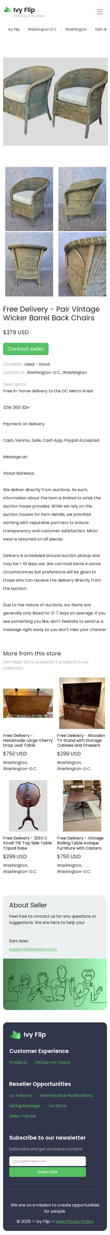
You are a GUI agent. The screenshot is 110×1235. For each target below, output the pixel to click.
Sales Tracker (23, 1116)
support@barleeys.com (33, 949)
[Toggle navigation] (100, 12)
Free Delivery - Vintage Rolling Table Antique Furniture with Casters (80, 843)
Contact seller (25, 349)
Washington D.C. (42, 29)
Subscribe (48, 1172)
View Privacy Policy (75, 1221)
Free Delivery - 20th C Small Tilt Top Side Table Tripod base (27, 843)
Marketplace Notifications (66, 1095)
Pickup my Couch (53, 1062)
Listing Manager (25, 1106)
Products (18, 1062)
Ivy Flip (14, 29)
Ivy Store (58, 1106)
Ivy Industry (20, 1095)
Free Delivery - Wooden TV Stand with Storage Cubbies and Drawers (81, 740)
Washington (76, 29)
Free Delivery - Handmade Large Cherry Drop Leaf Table (28, 740)
